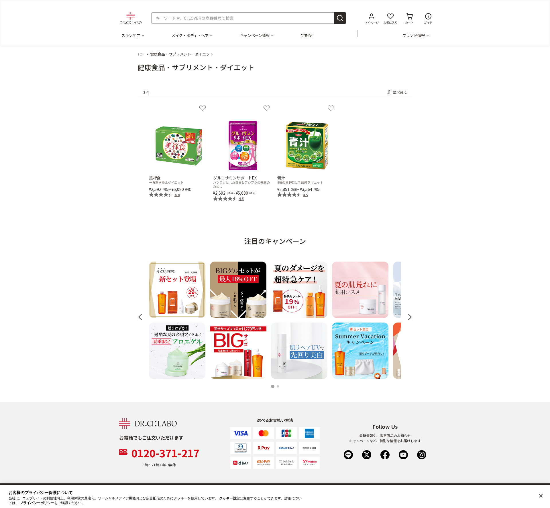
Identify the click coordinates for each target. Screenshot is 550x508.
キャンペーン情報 (255, 35)
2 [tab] (279, 387)
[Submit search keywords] (340, 18)
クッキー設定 (229, 498)
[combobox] (248, 18)
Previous (141, 317)
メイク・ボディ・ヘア (190, 35)
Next (408, 317)
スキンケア (130, 35)
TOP (141, 54)
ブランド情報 (413, 35)
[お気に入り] (203, 108)
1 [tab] (273, 387)
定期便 (306, 35)
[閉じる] (541, 496)
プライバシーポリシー (37, 503)
